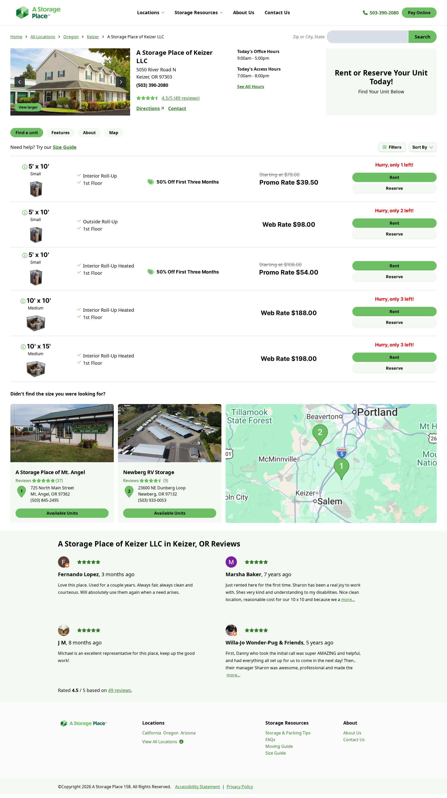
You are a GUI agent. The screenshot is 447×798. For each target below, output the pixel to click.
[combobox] (367, 37)
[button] (21, 491)
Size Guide (65, 147)
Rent (394, 177)
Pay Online (419, 13)
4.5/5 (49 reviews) (180, 98)
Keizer (93, 37)
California (151, 733)
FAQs (270, 739)
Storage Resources (196, 12)
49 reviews (119, 690)
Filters (395, 147)
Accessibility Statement (197, 786)
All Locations (43, 37)
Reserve (394, 188)
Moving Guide (279, 746)
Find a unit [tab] (27, 132)
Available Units (62, 513)
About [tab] (89, 132)
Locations (148, 12)
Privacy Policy (240, 786)
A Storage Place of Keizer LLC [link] (135, 37)
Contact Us (277, 12)
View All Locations (162, 741)
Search (422, 37)
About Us (243, 12)
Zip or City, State (309, 37)
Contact (177, 108)
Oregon (71, 37)
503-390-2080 (384, 13)
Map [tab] (113, 132)
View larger (28, 107)
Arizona (188, 733)
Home (16, 37)
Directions (148, 108)
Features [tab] (60, 132)
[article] (62, 463)
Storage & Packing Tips (288, 733)
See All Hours (250, 86)
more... (348, 599)
